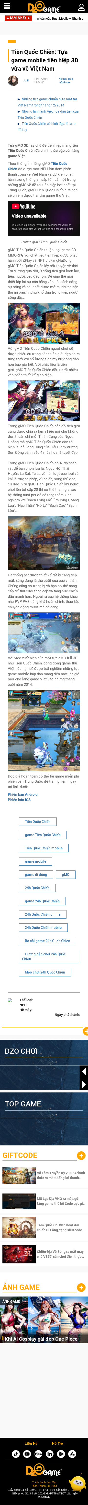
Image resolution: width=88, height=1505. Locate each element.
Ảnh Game (21, 1287)
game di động (36, 875)
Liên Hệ (31, 1443)
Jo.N (26, 80)
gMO (65, 875)
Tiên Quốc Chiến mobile (44, 848)
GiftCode (19, 1155)
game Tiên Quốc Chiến (43, 835)
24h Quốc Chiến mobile (43, 928)
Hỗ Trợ (57, 1443)
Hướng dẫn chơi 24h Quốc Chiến (44, 956)
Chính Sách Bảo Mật (44, 1482)
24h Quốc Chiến (37, 888)
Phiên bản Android (22, 794)
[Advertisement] (44, 1392)
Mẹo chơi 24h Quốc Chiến (45, 972)
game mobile (35, 861)
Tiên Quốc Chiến (38, 822)
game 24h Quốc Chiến (42, 901)
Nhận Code (54, 1175)
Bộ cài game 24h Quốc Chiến (47, 941)
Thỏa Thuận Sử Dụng (44, 1485)
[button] (84, 1084)
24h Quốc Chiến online (42, 914)
